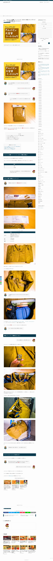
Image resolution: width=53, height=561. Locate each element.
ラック (40, 178)
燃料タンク (40, 196)
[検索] (49, 0)
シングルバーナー (41, 154)
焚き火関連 (40, 194)
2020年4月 (40, 118)
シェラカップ (40, 152)
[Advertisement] (26, 9)
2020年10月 (40, 108)
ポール (40, 173)
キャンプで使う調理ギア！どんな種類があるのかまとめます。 (43, 53)
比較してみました (41, 191)
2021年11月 (40, 87)
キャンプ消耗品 (41, 146)
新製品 (40, 186)
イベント (40, 136)
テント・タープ (41, 162)
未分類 (40, 188)
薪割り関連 (40, 199)
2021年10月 (40, 89)
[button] (6, 512)
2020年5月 (40, 116)
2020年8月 (40, 111)
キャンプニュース (41, 141)
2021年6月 (40, 95)
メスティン (40, 175)
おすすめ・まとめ (41, 133)
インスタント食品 (41, 138)
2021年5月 (40, 97)
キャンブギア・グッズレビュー (7, 22)
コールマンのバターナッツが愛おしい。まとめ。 (43, 51)
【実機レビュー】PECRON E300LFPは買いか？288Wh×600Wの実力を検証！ (43, 49)
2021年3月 (40, 100)
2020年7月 (40, 113)
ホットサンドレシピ (41, 170)
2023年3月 (40, 82)
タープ (40, 157)
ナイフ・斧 (40, 165)
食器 (39, 202)
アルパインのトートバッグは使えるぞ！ (13, 139)
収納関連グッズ (41, 183)
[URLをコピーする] (33, 512)
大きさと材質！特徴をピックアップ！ (9, 147)
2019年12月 (40, 124)
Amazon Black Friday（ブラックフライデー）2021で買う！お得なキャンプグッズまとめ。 (43, 58)
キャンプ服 (40, 144)
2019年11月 (40, 126)
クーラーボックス (41, 149)
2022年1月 (40, 84)
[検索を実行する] (49, 43)
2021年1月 (40, 103)
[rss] (48, 0)
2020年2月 (40, 121)
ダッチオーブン (41, 159)
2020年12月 (40, 105)
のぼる (7, 528)
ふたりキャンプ (6, 2)
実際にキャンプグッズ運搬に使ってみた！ (10, 148)
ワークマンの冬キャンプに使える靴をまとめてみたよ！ (43, 56)
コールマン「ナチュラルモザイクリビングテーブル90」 (16, 321)
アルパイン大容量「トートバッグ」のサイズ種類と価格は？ (16, 135)
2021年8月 (40, 92)
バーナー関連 (40, 167)
